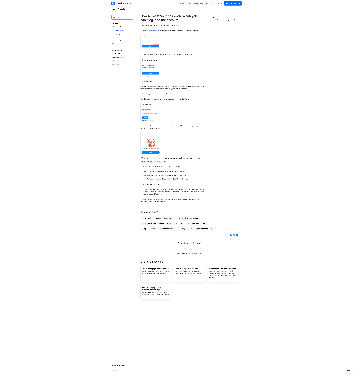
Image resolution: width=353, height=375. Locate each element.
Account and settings (118, 30)
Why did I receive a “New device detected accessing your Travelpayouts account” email (178, 229)
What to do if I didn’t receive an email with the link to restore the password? (223, 19)
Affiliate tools (116, 47)
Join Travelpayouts (233, 3)
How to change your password (187, 269)
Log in (220, 3)
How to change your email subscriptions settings (152, 288)
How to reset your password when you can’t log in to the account (222, 270)
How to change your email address (157, 218)
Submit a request (197, 253)
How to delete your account (188, 218)
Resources (198, 3)
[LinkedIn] (237, 235)
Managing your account (120, 34)
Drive (113, 43)
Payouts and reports (118, 57)
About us (209, 3)
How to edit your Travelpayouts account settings (162, 223)
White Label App (116, 54)
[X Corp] (234, 235)
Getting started (116, 27)
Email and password (119, 37)
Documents (115, 64)
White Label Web (117, 50)
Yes (185, 248)
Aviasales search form (197, 223)
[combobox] (124, 17)
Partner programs (185, 3)
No (196, 248)
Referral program (118, 40)
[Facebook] (231, 235)
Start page (115, 23)
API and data (115, 61)
